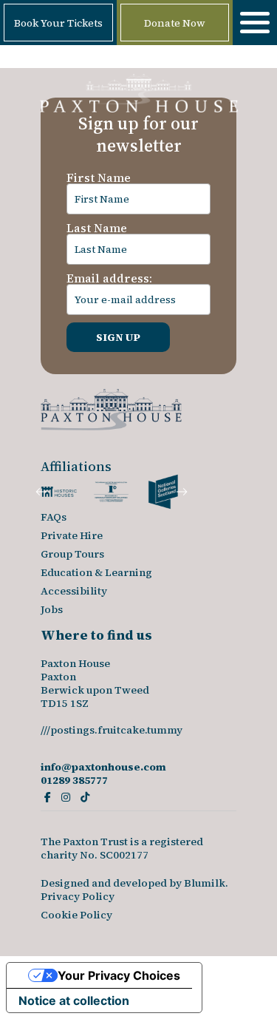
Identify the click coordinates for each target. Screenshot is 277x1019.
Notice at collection (73, 1000)
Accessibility (74, 590)
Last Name (96, 228)
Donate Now (174, 23)
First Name (98, 177)
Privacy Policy (77, 896)
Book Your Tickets (58, 23)
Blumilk (204, 883)
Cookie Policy (76, 914)
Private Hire (72, 535)
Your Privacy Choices (119, 975)
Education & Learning (96, 572)
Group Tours (72, 554)
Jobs (52, 609)
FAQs (53, 517)
